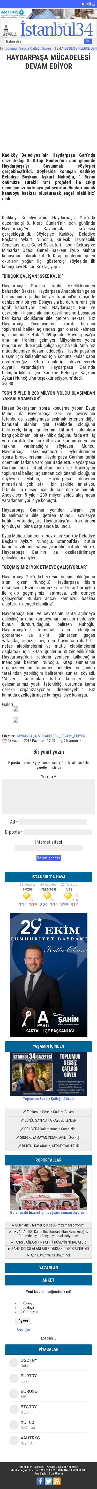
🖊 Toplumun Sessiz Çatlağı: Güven (48, 1112)
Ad (14, 822)
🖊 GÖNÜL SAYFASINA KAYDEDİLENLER (48, 1120)
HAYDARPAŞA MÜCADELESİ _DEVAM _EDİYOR (50, 736)
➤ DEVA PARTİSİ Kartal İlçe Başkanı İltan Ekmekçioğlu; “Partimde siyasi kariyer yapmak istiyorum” (48, 1234)
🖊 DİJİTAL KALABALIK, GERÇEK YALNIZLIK (48, 1146)
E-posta (14, 832)
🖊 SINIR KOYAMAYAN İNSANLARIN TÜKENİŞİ (48, 1137)
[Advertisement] (48, 109)
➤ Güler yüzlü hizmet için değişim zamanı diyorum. (48, 1225)
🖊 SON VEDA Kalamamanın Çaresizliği (48, 1129)
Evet (30, 1303)
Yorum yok (30, 1312)
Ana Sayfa (40, 1473)
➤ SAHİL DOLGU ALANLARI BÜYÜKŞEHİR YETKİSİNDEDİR (48, 1249)
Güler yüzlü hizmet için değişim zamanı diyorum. (48, 1212)
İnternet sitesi (48, 842)
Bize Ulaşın (56, 1473)
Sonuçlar (23, 1330)
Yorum (48, 776)
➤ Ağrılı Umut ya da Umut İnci (48, 1255)
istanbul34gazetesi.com (25, 1470)
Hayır (30, 1308)
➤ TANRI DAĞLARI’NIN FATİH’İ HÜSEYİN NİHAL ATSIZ (48, 1242)
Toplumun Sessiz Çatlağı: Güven (48, 1099)
